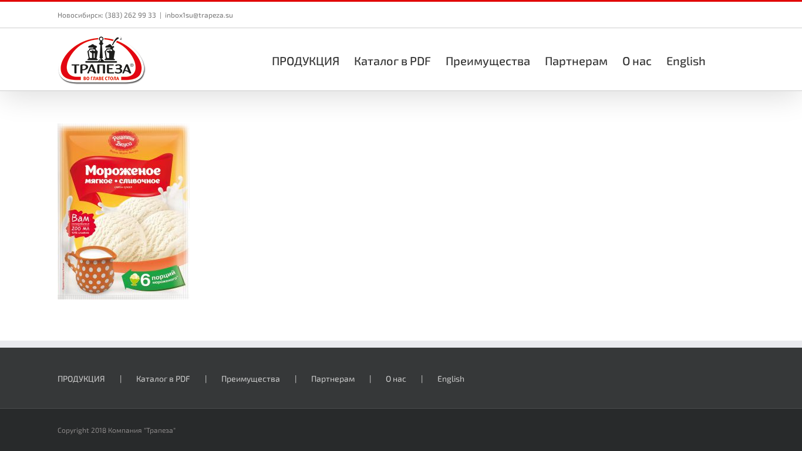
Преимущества (250, 378)
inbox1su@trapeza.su (199, 15)
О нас (396, 378)
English (450, 378)
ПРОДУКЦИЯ (81, 378)
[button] (725, 59)
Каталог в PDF (163, 378)
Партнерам (333, 378)
